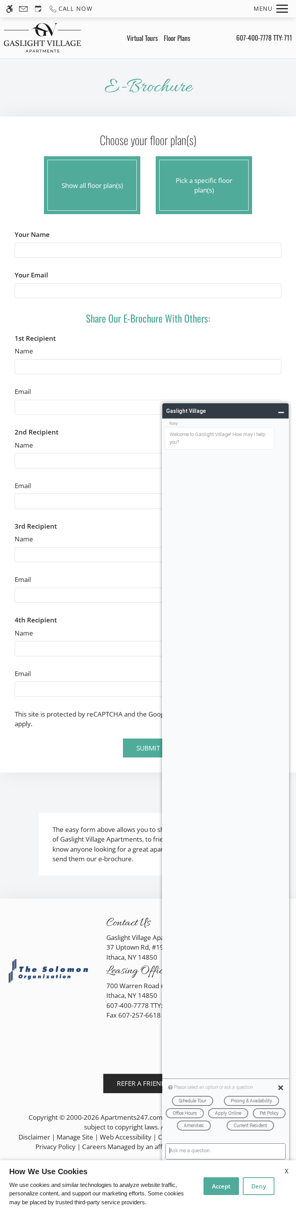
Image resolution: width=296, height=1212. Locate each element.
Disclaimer (34, 1137)
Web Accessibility (125, 1137)
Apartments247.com (132, 1117)
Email (23, 391)
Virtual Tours (142, 38)
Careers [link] (94, 1146)
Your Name (32, 234)
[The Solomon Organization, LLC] (49, 971)
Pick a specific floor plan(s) (204, 185)
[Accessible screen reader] (9, 8)
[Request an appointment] (38, 8)
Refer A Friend (141, 1083)
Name (24, 351)
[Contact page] (23, 8)
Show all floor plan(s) (92, 185)
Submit (148, 748)
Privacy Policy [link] (55, 1146)
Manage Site (75, 1137)
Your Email (31, 274)
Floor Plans (177, 38)
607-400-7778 (264, 37)
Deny (258, 1186)
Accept (221, 1186)
